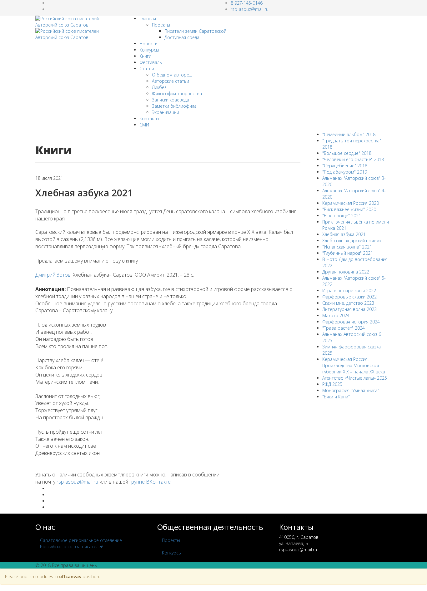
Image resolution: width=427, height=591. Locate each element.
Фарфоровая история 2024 (351, 322)
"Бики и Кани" (336, 397)
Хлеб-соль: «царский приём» (351, 241)
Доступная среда (181, 37)
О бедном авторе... (172, 75)
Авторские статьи (170, 81)
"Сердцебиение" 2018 (344, 166)
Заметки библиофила (174, 106)
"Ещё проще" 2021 (341, 216)
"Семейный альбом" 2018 (348, 134)
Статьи (146, 68)
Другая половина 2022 (345, 272)
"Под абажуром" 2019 (344, 172)
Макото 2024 (335, 315)
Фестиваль (150, 62)
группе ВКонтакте (150, 481)
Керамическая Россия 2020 (350, 203)
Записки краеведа (170, 100)
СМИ (144, 125)
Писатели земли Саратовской (195, 31)
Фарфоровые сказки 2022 (349, 297)
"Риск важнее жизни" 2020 (349, 209)
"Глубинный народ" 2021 (347, 253)
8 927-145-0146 (247, 3)
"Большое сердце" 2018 (346, 153)
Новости (148, 44)
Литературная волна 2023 (349, 309)
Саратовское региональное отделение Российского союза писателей (81, 543)
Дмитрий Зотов (53, 274)
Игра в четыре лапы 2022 (349, 290)
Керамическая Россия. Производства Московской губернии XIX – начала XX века (353, 365)
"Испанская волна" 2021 (347, 247)
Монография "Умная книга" (350, 390)
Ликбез (159, 87)
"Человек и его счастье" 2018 (353, 159)
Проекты (161, 25)
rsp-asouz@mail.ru (250, 9)
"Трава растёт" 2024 (343, 328)
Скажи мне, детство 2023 (348, 303)
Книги (145, 56)
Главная (147, 19)
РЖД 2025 (332, 384)
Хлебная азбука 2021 (344, 234)
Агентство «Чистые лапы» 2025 (354, 378)
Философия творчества (177, 93)
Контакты (149, 118)
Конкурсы (149, 50)
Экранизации (165, 112)
